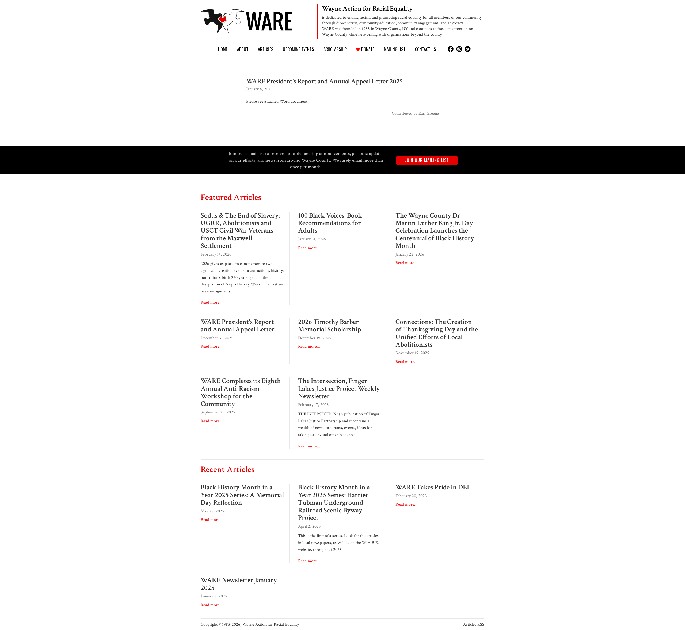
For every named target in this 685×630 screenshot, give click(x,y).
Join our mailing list (427, 160)
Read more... (212, 302)
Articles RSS (473, 624)
